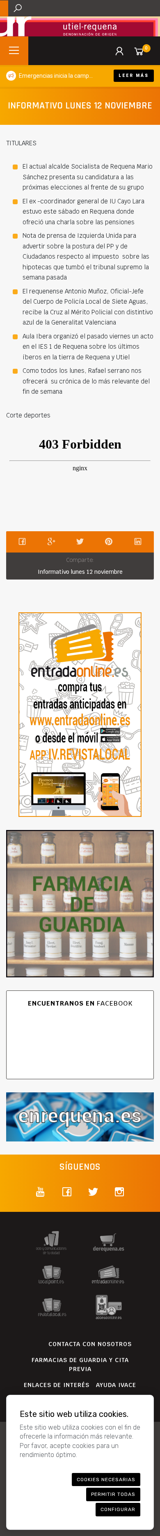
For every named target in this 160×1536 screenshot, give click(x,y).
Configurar (118, 1509)
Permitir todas (113, 1494)
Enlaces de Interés (56, 1385)
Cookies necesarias (106, 1479)
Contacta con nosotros (90, 1344)
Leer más (134, 75)
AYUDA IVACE (116, 1385)
